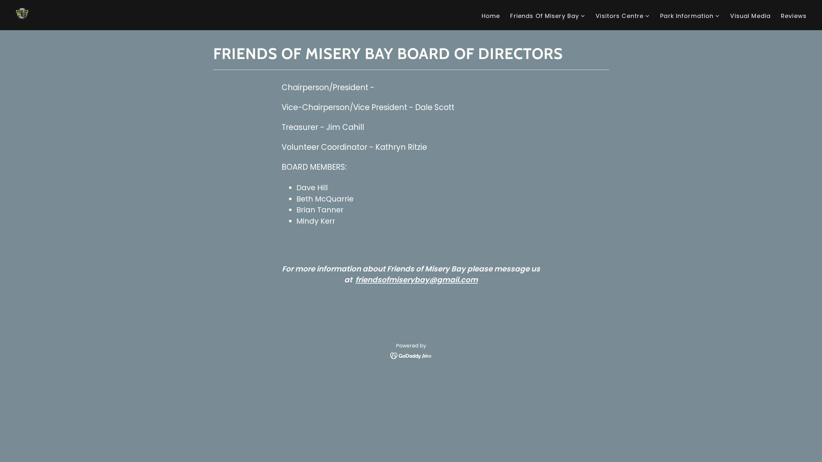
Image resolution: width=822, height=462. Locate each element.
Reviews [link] (794, 16)
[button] (547, 16)
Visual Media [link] (750, 16)
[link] (23, 15)
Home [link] (491, 16)
